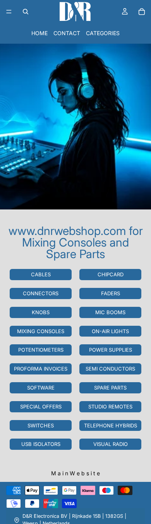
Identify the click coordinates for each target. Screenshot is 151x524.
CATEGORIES (103, 33)
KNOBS (41, 312)
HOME (39, 33)
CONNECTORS (40, 293)
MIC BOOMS (110, 312)
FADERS (110, 293)
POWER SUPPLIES (110, 350)
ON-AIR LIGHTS (110, 331)
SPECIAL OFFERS (41, 406)
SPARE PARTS (110, 387)
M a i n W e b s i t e (75, 473)
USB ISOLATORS (40, 444)
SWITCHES (40, 425)
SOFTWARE (41, 387)
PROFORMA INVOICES (40, 369)
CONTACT (66, 33)
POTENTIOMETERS (40, 350)
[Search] (25, 11)
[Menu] (9, 11)
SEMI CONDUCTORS (110, 369)
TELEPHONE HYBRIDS (110, 425)
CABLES (41, 274)
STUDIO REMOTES (110, 406)
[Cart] (141, 11)
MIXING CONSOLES (40, 331)
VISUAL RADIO (110, 444)
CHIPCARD (111, 274)
